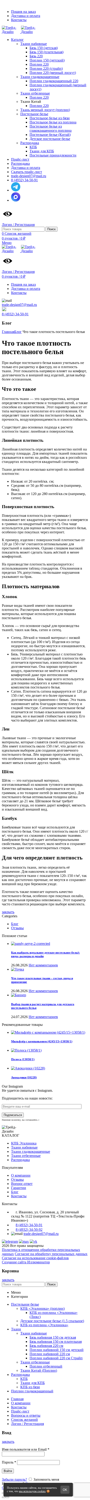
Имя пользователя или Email (25, 1449)
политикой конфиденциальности (57, 1120)
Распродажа (20, 1160)
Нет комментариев (43, 965)
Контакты (19, 1196)
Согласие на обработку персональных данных (51, 1254)
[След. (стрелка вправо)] (7, 1497)
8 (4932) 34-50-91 (15, 314)
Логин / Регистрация (27, 1424)
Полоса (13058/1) (22, 1059)
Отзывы (17, 928)
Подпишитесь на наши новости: (27, 1098)
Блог (14, 924)
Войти (8, 1471)
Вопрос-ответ (22, 1184)
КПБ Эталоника (23, 1143)
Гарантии (18, 1188)
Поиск (51, 229)
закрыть (8, 912)
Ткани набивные (24, 1147)
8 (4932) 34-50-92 (29, 1229)
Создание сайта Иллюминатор (26, 1262)
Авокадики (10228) (24, 1077)
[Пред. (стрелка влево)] (4, 1497)
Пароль (9, 1462)
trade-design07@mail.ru (19, 305)
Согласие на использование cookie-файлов (35, 1258)
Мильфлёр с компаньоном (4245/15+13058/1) (41, 1041)
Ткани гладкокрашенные (30, 1151)
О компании (20, 1175)
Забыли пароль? (14, 1479)
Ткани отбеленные (26, 1156)
